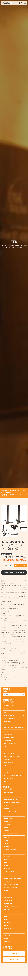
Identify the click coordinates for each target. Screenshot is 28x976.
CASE (5, 766)
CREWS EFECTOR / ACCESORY (12, 802)
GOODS (6, 781)
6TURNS (6, 805)
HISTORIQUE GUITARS (10, 850)
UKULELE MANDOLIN (9, 718)
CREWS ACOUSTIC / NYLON (11, 799)
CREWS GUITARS (8, 793)
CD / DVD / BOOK (8, 778)
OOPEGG (6, 815)
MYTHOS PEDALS (8, 900)
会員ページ (13, 960)
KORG (5, 919)
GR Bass (6, 862)
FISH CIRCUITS (8, 897)
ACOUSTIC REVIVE (9, 929)
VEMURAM (6, 913)
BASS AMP (6, 725)
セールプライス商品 (9, 706)
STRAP (5, 769)
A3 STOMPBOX (7, 881)
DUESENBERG (7, 821)
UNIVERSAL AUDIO (9, 875)
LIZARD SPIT (7, 941)
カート (13, 953)
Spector (6, 827)
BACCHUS (6, 837)
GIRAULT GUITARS (8, 818)
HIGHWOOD (7, 935)
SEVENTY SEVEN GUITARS (11, 834)
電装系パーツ (7, 759)
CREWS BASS (7, 796)
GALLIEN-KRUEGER (9, 872)
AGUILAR (6, 865)
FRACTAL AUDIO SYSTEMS (11, 884)
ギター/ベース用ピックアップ (11, 756)
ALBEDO (6, 925)
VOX (5, 853)
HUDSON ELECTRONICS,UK (11, 906)
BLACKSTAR (7, 856)
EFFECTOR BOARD (9, 737)
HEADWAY (6, 840)
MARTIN (6, 843)
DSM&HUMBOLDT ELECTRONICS (12, 878)
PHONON (6, 938)
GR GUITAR (7, 859)
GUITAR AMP (7, 721)
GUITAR (6, 709)
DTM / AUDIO (7, 740)
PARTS (5, 750)
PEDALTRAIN (7, 922)
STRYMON (6, 910)
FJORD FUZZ (7, 891)
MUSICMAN (7, 824)
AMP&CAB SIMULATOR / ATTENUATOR (14, 728)
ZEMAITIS (6, 846)
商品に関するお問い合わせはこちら (13, 572)
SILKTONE (6, 894)
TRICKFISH (7, 869)
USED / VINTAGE (8, 734)
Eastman (6, 808)
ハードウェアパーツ (9, 753)
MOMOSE (6, 831)
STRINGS (6, 772)
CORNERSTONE (8, 903)
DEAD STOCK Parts (9, 762)
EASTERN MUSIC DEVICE (10, 887)
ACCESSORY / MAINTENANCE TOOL (13, 775)
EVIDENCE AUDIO (8, 932)
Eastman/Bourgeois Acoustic (12, 812)
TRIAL (5, 916)
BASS (5, 712)
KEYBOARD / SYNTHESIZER (11, 744)
